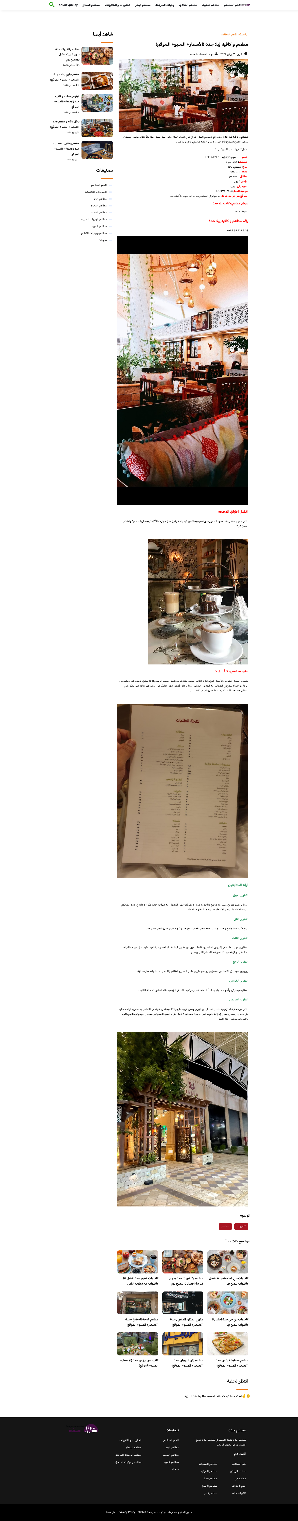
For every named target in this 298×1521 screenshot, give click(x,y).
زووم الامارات (239, 1486)
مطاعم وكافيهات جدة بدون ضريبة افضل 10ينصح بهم (186, 1281)
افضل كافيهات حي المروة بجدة (231, 149)
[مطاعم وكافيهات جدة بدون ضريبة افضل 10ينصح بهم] (97, 56)
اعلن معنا (111, 1512)
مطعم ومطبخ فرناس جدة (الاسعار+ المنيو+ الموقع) (232, 1363)
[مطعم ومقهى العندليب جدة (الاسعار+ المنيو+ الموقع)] (97, 150)
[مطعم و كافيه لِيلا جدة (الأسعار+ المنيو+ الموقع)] (182, 95)
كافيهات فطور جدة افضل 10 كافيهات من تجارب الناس (140, 1281)
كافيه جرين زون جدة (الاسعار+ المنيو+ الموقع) (139, 1363)
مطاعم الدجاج (91, 5)
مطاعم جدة (210, 1478)
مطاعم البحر (143, 5)
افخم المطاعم (233, 5)
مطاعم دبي (240, 1478)
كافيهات (241, 1226)
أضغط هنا (175, 196)
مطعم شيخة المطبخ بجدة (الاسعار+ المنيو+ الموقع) (141, 1322)
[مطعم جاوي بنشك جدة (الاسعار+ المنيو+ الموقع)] (97, 81)
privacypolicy (68, 5)
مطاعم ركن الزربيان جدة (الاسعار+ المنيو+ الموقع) (187, 1363)
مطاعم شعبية (210, 5)
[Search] (51, 5)
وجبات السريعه (165, 5)
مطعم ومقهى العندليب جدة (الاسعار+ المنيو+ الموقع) (66, 149)
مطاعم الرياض (238, 1471)
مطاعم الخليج (209, 1486)
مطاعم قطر (211, 1493)
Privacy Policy (127, 1512)
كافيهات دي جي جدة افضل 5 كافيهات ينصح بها (230, 1322)
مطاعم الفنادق (188, 5)
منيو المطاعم (239, 1464)
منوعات (103, 240)
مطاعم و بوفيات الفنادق (94, 233)
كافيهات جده (239, 1493)
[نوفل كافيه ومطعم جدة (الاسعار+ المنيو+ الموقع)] (97, 128)
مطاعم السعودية (208, 1464)
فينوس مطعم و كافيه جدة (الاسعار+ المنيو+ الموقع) (66, 101)
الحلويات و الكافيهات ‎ (117, 5)
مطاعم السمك (99, 212)
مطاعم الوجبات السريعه (94, 219)
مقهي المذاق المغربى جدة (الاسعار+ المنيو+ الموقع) (186, 1322)
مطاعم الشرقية (209, 1471)
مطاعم (225, 1226)
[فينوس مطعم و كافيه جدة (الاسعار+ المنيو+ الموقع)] (97, 103)
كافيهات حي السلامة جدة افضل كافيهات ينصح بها (228, 1281)
